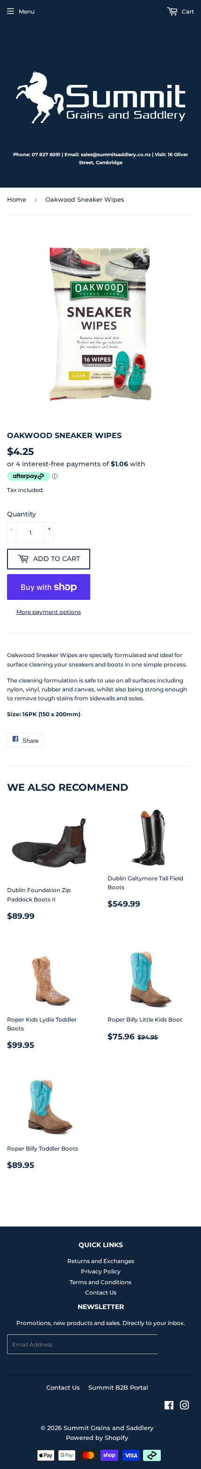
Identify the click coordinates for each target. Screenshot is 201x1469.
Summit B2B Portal (118, 1387)
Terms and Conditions (100, 1282)
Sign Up (176, 1344)
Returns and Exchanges (100, 1261)
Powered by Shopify (97, 1437)
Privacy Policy (101, 1271)
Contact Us (100, 1292)
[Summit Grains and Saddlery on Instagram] (184, 1406)
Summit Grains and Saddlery (108, 1427)
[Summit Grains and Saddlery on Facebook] (169, 1406)
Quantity (21, 514)
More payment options (48, 611)
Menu (27, 11)
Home (16, 199)
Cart (187, 11)
